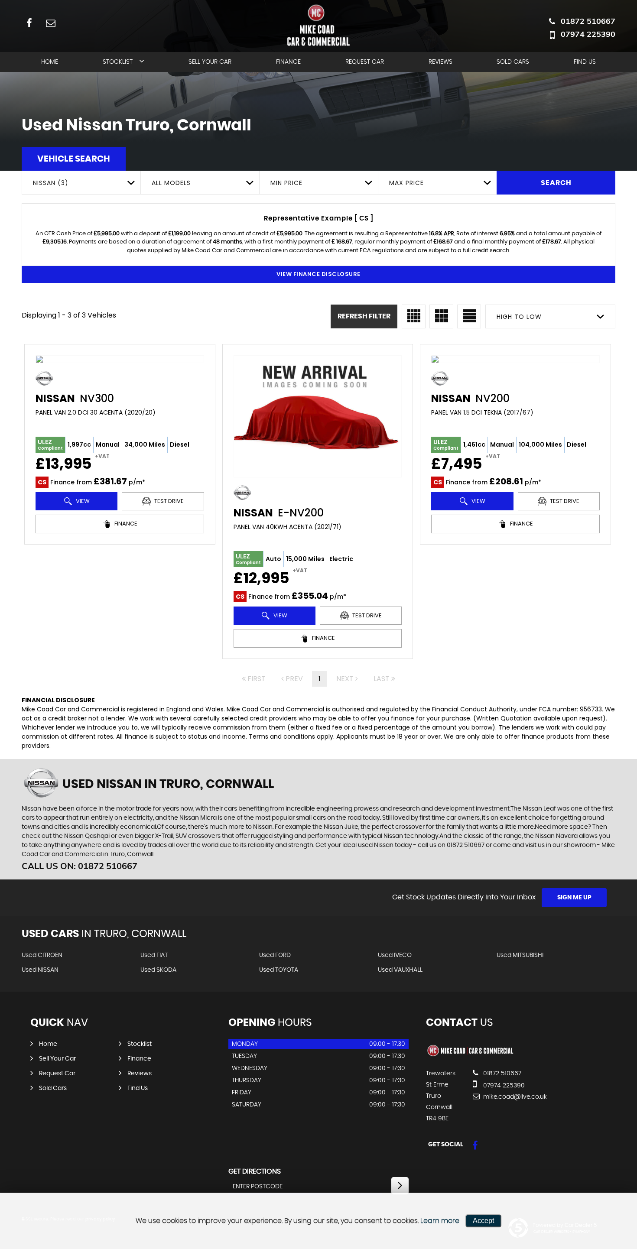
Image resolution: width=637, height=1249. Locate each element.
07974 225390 (588, 34)
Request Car (364, 62)
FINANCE (125, 523)
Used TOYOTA (278, 970)
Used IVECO (395, 955)
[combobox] (81, 183)
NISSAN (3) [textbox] (50, 182)
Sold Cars (513, 62)
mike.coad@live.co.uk (514, 1097)
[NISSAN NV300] (120, 359)
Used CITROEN (42, 955)
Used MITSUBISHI (520, 955)
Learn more (439, 1220)
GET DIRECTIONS (254, 1171)
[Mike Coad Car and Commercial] (470, 1055)
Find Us (585, 62)
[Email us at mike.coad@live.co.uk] (50, 22)
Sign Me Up (574, 898)
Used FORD (275, 955)
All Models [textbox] (171, 182)
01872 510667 (588, 21)
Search (556, 182)
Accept (483, 1220)
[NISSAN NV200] (515, 359)
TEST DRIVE (168, 501)
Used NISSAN (40, 970)
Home (49, 62)
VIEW (82, 501)
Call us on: (79, 865)
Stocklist (118, 62)
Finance (288, 62)
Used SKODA (158, 970)
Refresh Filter (364, 316)
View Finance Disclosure (318, 274)
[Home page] (318, 24)
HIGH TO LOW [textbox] (519, 316)
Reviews (440, 62)
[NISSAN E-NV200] (318, 416)
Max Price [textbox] (406, 182)
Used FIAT (154, 955)
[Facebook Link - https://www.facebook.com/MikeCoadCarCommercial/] (29, 22)
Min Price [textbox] (286, 182)
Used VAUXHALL (400, 970)
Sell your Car (209, 62)
